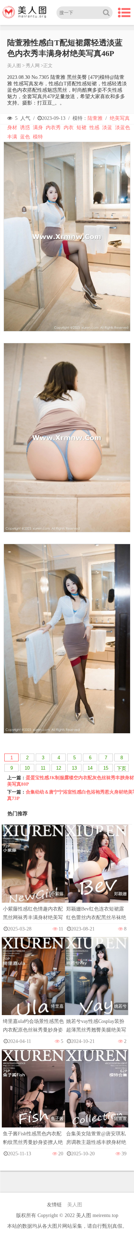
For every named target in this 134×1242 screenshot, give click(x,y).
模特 (38, 137)
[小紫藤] (33, 871)
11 (43, 768)
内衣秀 (53, 127)
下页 (121, 768)
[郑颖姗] (96, 871)
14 (90, 768)
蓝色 (25, 137)
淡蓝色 (122, 127)
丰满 (12, 137)
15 (105, 768)
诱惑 (25, 127)
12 (58, 768)
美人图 (14, 65)
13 (74, 768)
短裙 (81, 127)
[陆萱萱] (96, 1096)
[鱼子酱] (33, 1096)
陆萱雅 (95, 118)
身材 (12, 127)
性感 (94, 127)
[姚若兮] (96, 983)
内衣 (69, 127)
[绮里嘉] (33, 983)
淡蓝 (107, 127)
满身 (38, 127)
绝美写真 (120, 118)
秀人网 (33, 65)
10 (27, 768)
